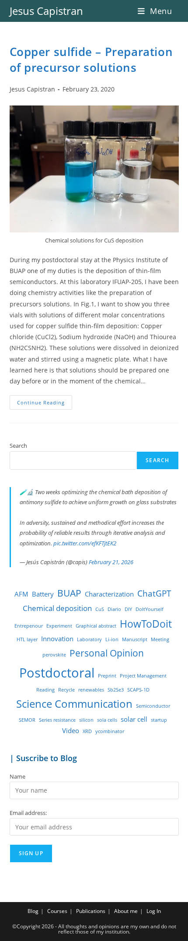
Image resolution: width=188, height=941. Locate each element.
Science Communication (74, 704)
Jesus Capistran (46, 11)
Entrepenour (28, 626)
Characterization (109, 594)
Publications (90, 911)
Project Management (143, 676)
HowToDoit (146, 624)
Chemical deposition (57, 608)
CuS (99, 609)
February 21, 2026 (111, 562)
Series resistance (57, 720)
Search (18, 445)
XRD (87, 731)
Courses (57, 911)
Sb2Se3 (116, 690)
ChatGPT (154, 593)
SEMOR (27, 720)
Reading (45, 690)
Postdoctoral (56, 672)
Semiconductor (153, 706)
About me (126, 911)
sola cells (107, 720)
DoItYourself (150, 609)
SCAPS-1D (138, 690)
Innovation (57, 638)
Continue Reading (44, 404)
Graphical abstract (96, 626)
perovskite (54, 655)
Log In (153, 911)
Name (17, 776)
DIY (128, 609)
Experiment (59, 626)
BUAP (69, 592)
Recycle (66, 690)
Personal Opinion (107, 652)
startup (159, 720)
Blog (33, 911)
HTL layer (27, 639)
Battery (43, 594)
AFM (21, 594)
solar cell (134, 719)
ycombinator (109, 731)
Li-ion (111, 639)
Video (70, 730)
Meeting (160, 639)
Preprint (107, 676)
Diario (114, 609)
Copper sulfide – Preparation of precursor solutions (91, 59)
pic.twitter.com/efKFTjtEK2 (84, 543)
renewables (91, 690)
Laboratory (89, 639)
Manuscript (134, 639)
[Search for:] (175, 11)
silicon (86, 720)
